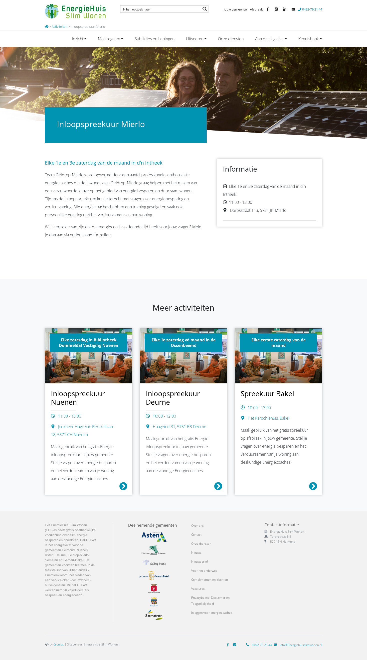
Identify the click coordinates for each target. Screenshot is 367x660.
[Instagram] (235, 645)
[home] (46, 26)
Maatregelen (109, 39)
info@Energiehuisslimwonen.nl (301, 645)
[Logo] (77, 11)
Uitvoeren (194, 39)
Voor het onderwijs (204, 570)
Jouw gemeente (235, 9)
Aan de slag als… (269, 39)
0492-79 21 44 (311, 9)
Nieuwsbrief (199, 561)
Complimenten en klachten (209, 579)
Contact (196, 534)
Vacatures (198, 588)
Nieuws (196, 552)
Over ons (197, 525)
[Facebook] (228, 645)
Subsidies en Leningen (155, 39)
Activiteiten (59, 26)
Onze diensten (231, 39)
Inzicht (77, 39)
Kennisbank (308, 39)
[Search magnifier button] (204, 9)
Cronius (58, 644)
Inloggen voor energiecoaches (211, 612)
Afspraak (256, 9)
